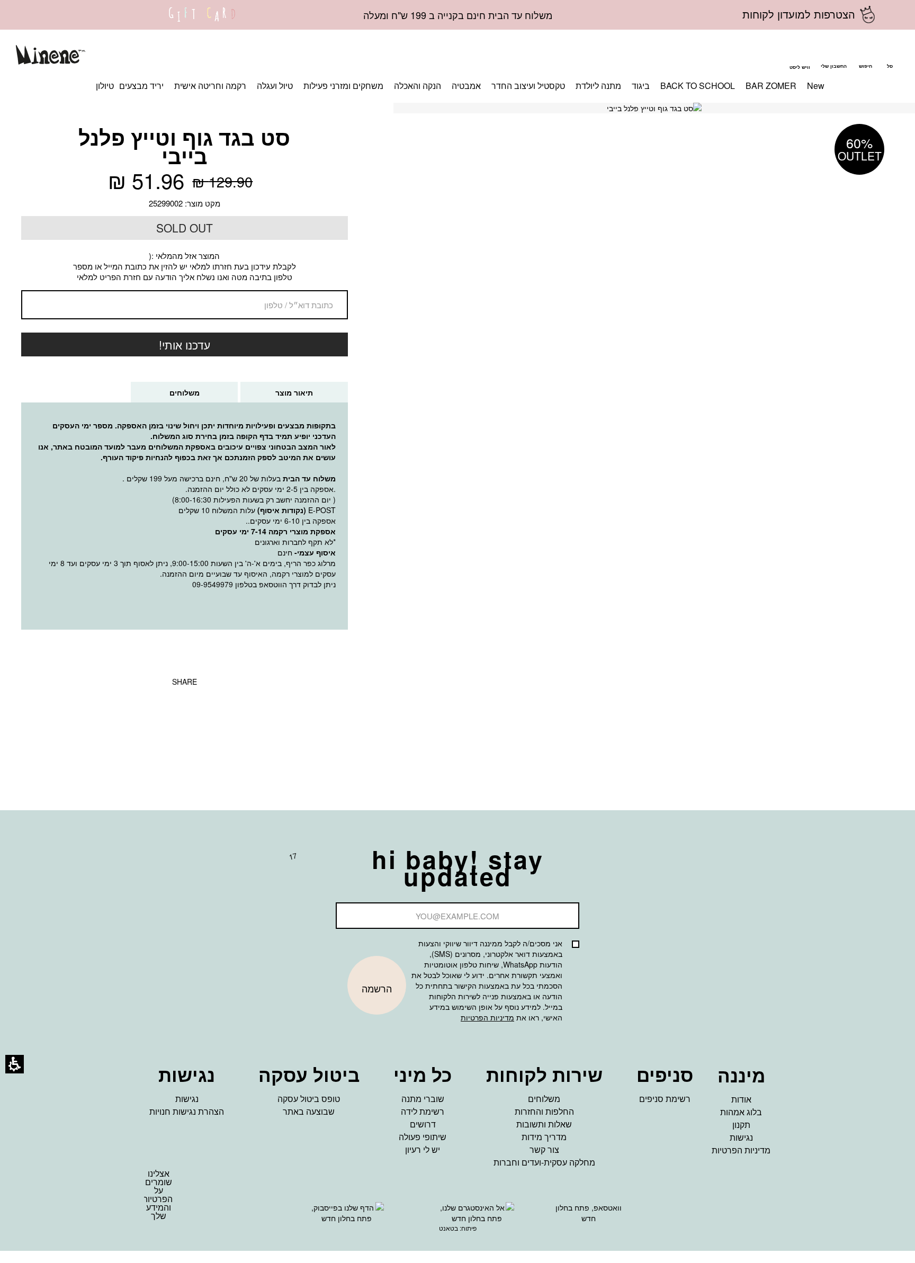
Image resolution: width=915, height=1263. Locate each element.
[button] (865, 56)
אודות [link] (741, 1099)
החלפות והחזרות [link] (544, 1111)
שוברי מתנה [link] (422, 1098)
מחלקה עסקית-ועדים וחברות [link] (544, 1162)
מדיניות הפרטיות (487, 1017)
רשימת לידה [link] (422, 1111)
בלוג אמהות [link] (741, 1112)
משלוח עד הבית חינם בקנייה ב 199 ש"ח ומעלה (457, 15)
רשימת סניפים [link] (664, 1098)
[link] (202, 21)
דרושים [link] (423, 1124)
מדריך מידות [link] (544, 1137)
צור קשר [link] (544, 1149)
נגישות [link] (741, 1137)
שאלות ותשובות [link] (544, 1124)
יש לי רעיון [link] (422, 1149)
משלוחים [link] (544, 1098)
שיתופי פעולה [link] (422, 1137)
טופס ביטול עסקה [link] (308, 1098)
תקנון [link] (741, 1124)
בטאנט (448, 1227)
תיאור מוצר (294, 392)
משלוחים (174, 394)
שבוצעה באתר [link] (309, 1111)
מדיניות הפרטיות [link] (741, 1150)
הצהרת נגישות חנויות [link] (186, 1111)
